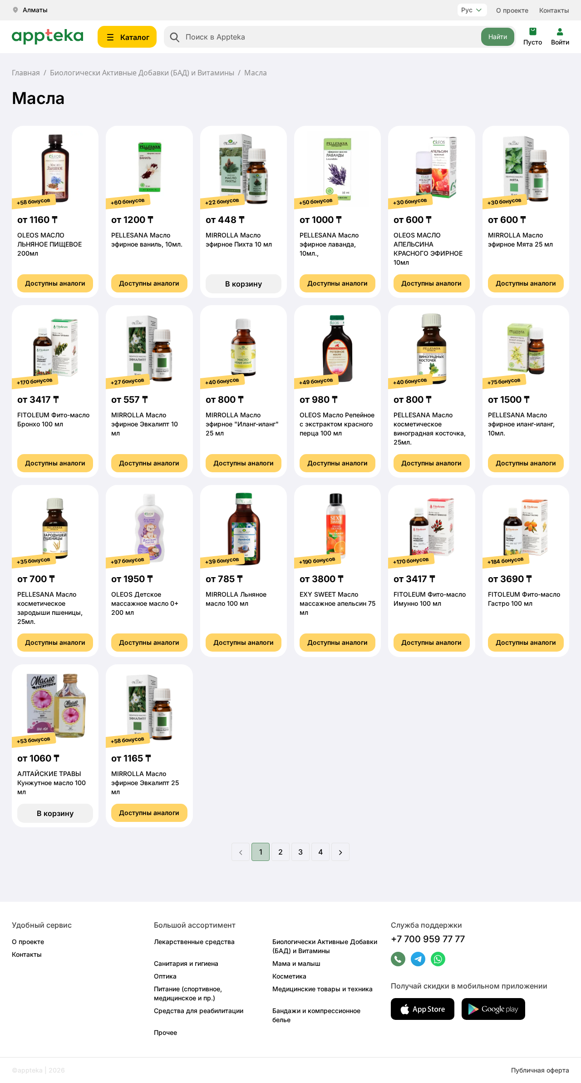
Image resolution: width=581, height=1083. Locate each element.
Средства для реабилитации (198, 1010)
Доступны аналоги (55, 283)
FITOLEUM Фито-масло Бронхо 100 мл (53, 419)
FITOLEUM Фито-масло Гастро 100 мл (524, 598)
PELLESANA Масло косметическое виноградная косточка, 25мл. (430, 428)
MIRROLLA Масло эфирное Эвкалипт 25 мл (145, 783)
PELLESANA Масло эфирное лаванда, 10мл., (329, 244)
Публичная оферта (540, 1070)
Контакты (554, 10)
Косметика (289, 976)
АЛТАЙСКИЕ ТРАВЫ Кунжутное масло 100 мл (51, 783)
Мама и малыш (296, 963)
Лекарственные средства (194, 941)
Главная (26, 73)
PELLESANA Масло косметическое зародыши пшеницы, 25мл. (50, 607)
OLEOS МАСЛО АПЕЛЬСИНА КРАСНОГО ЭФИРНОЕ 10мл (428, 248)
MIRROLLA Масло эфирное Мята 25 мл (520, 239)
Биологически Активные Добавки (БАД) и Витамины (142, 73)
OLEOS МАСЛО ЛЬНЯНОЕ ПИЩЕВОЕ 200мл (49, 244)
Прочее (165, 1032)
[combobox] (340, 37)
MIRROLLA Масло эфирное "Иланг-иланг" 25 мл (242, 424)
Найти (497, 36)
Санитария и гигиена (186, 963)
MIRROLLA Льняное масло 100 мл (236, 598)
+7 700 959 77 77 (428, 939)
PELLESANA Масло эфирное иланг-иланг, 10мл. (521, 424)
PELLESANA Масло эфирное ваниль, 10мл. (146, 239)
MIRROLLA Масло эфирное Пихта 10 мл (239, 239)
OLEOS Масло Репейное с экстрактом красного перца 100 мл (337, 424)
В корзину (243, 283)
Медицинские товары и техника (322, 989)
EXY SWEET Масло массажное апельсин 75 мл (337, 603)
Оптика (165, 976)
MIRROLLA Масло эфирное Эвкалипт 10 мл (144, 424)
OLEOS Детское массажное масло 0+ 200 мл (144, 603)
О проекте (512, 10)
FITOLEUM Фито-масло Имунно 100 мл (430, 598)
